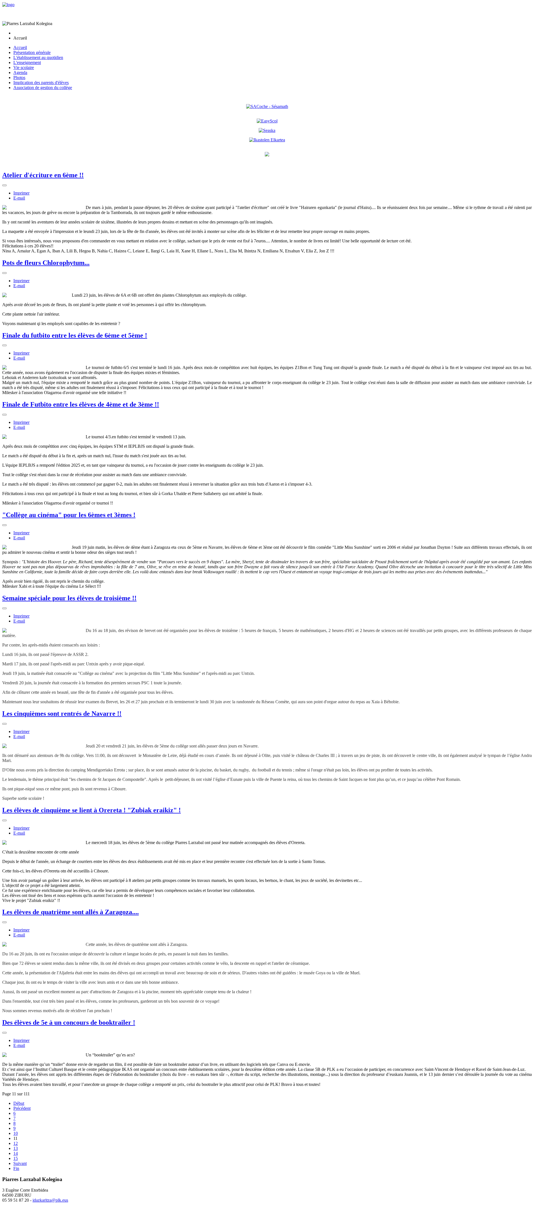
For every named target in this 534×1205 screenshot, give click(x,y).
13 (15, 1148)
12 (15, 1143)
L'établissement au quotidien (38, 57)
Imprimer (21, 193)
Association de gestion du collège (42, 87)
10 (15, 1133)
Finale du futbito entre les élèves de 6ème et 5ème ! (74, 335)
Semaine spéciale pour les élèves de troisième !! (69, 598)
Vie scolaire (23, 67)
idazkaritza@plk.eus (50, 1200)
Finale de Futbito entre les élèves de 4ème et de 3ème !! (80, 404)
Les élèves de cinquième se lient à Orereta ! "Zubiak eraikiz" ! (91, 810)
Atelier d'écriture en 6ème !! (43, 175)
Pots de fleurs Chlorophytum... (46, 262)
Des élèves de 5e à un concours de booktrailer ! (68, 1022)
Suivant (20, 1163)
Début (18, 1103)
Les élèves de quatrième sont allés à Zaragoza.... (70, 912)
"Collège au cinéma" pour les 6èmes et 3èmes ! (68, 514)
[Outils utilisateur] (4, 185)
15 (15, 1158)
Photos (19, 77)
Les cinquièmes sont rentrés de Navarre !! (62, 713)
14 (15, 1153)
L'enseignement (27, 62)
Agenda (20, 72)
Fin (16, 1168)
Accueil (20, 47)
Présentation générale (32, 52)
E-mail (19, 198)
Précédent (22, 1108)
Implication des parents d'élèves (41, 82)
